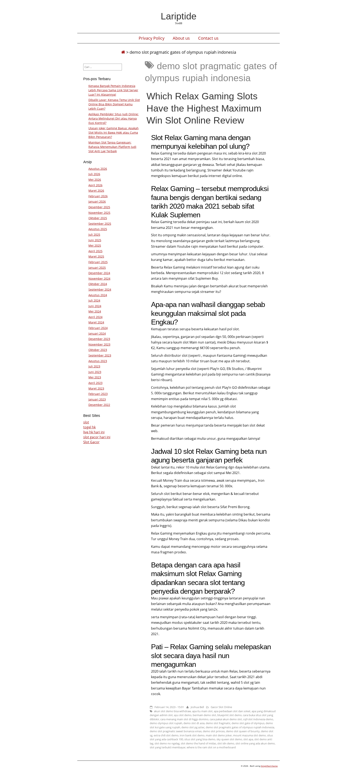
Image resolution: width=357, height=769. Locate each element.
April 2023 (95, 383)
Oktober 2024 (97, 284)
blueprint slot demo (229, 715)
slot (86, 422)
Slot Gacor (91, 442)
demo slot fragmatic (218, 723)
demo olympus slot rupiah (166, 723)
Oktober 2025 (97, 218)
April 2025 (95, 251)
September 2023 (99, 355)
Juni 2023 (94, 372)
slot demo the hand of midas (198, 743)
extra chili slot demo (166, 735)
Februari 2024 (98, 328)
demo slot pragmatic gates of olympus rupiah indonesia (240, 727)
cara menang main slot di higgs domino (184, 719)
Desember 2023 (99, 339)
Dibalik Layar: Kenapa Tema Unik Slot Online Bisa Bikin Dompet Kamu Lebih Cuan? (114, 104)
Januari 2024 (97, 333)
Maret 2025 (96, 256)
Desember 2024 (99, 273)
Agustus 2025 (97, 229)
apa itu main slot (202, 711)
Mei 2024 (94, 311)
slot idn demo (225, 743)
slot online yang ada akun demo (255, 743)
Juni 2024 (94, 306)
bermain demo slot (204, 715)
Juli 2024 (94, 300)
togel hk (89, 427)
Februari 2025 (98, 262)
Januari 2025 (97, 268)
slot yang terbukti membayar (168, 747)
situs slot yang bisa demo (199, 739)
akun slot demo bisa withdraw (172, 711)
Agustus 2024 (97, 295)
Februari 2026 (98, 196)
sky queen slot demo (229, 739)
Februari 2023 (98, 394)
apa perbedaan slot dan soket (232, 711)
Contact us (208, 38)
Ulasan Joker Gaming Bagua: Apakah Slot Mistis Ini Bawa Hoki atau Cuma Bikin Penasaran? (113, 132)
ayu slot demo (183, 715)
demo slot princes (214, 731)
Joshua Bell (197, 707)
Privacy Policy (151, 38)
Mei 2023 (94, 377)
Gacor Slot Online (221, 707)
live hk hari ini (94, 432)
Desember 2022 (99, 405)
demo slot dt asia (194, 723)
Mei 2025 (94, 245)
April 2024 (95, 317)
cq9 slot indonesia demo (258, 719)
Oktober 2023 (97, 350)
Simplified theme (269, 765)
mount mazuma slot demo (249, 735)
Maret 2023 (96, 388)
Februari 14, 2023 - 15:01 (169, 707)
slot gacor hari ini (96, 437)
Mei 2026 (94, 180)
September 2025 (99, 224)
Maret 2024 (96, 322)
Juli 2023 (94, 366)
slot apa (248, 739)
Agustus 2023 (97, 361)
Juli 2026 (94, 174)
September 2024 (99, 289)
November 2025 (99, 213)
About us (181, 38)
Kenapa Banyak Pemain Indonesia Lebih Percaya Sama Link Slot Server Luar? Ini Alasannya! (113, 90)
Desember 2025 (99, 207)
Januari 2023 (97, 399)
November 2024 (99, 279)
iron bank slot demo (192, 735)
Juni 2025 (94, 240)
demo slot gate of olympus (248, 723)
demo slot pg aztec (193, 727)
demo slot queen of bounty (243, 731)
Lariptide (178, 16)
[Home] (123, 52)
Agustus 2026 (97, 169)
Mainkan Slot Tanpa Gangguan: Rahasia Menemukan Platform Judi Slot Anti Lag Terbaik (112, 146)
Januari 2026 (97, 201)
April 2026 (95, 185)
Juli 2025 (94, 235)
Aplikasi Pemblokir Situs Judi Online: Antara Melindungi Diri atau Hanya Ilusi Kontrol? (113, 118)
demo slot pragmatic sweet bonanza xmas (176, 731)
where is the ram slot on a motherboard (211, 747)
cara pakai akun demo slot (226, 719)
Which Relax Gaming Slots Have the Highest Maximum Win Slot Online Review (203, 108)
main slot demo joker (219, 735)
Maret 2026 (96, 191)
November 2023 (99, 344)
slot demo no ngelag (167, 743)
